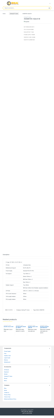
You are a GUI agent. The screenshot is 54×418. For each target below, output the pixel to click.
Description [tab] (6, 254)
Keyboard (6, 372)
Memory (6, 360)
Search (49, 8)
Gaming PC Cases (14, 13)
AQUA (37, 310)
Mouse (5, 378)
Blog (5, 388)
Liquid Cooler (7, 357)
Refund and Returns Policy (10, 399)
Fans (5, 353)
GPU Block (6, 369)
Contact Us (6, 392)
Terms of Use (7, 396)
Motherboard (7, 362)
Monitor (6, 374)
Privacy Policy (7, 394)
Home (4, 13)
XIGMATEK (41, 310)
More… (5, 380)
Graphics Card (7, 355)
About (5, 390)
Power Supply (7, 351)
